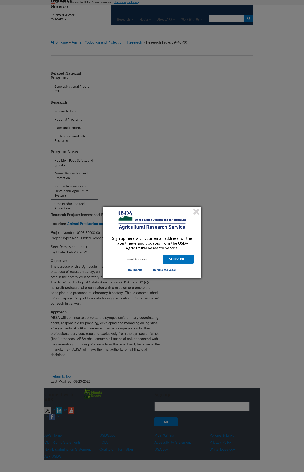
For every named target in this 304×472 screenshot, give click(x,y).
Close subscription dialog (196, 212)
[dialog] (152, 242)
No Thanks (135, 270)
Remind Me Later (164, 270)
